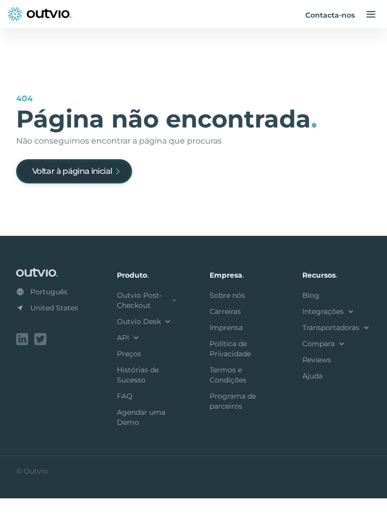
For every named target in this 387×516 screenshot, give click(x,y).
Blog (310, 295)
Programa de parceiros (233, 401)
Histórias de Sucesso (138, 374)
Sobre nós (227, 295)
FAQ (125, 396)
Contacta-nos (330, 15)
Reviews (316, 359)
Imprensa (226, 327)
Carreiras (225, 311)
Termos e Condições (228, 374)
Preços (129, 353)
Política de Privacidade (230, 348)
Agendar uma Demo (141, 417)
